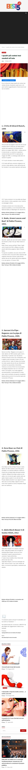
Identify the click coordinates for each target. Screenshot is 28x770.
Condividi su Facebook (9, 80)
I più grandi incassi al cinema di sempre (11, 631)
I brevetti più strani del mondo (11, 667)
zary (3, 61)
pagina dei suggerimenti (10, 626)
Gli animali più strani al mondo (9, 636)
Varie (4, 756)
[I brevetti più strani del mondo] (14, 656)
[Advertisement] (14, 29)
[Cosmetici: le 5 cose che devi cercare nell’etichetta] (14, 707)
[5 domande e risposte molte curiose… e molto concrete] (14, 680)
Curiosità (4, 52)
